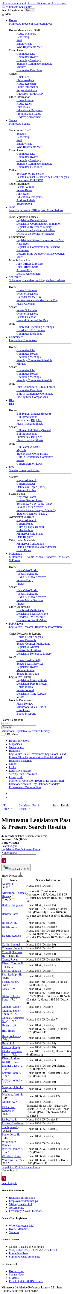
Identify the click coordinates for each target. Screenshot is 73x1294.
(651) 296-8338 (18, 1250)
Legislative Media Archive (32, 613)
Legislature (15, 754)
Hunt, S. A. (8, 1043)
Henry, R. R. (9, 1025)
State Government (33, 754)
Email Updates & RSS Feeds (26, 1281)
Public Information (27, 87)
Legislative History (20, 770)
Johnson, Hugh (11, 1047)
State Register (24, 536)
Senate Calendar (26, 317)
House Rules (24, 103)
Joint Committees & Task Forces (35, 386)
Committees (16, 336)
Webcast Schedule (27, 573)
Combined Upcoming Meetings (35, 326)
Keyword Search (26, 480)
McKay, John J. (11, 1080)
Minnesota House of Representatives (30, 23)
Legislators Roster (27, 666)
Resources (31, 774)
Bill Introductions (26, 416)
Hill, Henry (8, 1030)
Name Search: (9, 852)
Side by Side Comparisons (32, 396)
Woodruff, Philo (11, 1156)
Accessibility (24, 270)
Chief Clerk (23, 77)
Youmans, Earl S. (12, 1160)
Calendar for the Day (28, 297)
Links (12, 767)
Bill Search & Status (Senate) (33, 430)
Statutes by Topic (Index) (31, 486)
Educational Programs (29, 110)
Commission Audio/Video (31, 620)
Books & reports (26, 713)
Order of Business (27, 293)
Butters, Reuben (11, 935)
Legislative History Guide (31, 680)
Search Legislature (12, 10)
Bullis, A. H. (9, 922)
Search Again (9, 846)
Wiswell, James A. (13, 1148)
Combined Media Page (30, 610)
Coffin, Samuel (11, 944)
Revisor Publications (28, 650)
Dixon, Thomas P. (13, 963)
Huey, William (11, 1036)
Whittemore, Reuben (9, 1143)
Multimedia (15, 553)
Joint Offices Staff (27, 267)
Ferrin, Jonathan (11, 970)
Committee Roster (27, 57)
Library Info (16, 777)
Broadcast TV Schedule (30, 330)
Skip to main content (13, 3)
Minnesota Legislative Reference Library (25, 731)
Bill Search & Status (28, 446)
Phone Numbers (18, 1253)
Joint (12, 207)
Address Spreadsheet (28, 117)
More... (20, 257)
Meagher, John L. (12, 1087)
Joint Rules (23, 107)
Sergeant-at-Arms (26, 90)
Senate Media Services (29, 600)
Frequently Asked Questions (25, 1211)
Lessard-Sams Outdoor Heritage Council (40, 253)
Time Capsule (26, 757)
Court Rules (23, 550)
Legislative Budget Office (31, 220)
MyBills (21, 450)
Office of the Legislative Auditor (35, 230)
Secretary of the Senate (30, 173)
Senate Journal (25, 187)
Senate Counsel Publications (33, 643)
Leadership (23, 37)
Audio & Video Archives (31, 576)
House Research (26, 83)
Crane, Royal (10, 959)
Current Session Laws (29, 463)
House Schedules (26, 290)
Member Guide (25, 670)
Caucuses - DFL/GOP (29, 93)
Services (26, 784)
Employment (24, 43)
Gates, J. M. (9, 988)
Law (11, 466)
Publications (16, 623)
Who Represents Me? (29, 47)
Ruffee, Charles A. (13, 1123)
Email (53, 1250)
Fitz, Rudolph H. (12, 974)
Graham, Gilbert (11, 1006)
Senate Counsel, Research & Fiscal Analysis (42, 177)
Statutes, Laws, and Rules (24, 470)
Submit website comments (24, 1256)
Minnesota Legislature (19, 6)
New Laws (23, 710)
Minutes (21, 67)
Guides (13, 764)
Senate (13, 120)
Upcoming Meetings (28, 60)
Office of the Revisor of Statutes (35, 233)
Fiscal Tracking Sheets (29, 423)
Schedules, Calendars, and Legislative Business (37, 280)
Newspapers (16, 747)
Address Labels (25, 200)
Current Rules (24, 523)
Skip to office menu (38, 3)
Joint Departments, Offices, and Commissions (36, 210)
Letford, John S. (12, 1072)
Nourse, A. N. (10, 1101)
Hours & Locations (46, 780)
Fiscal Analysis (25, 80)
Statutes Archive (26, 490)
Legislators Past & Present (31, 683)
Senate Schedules (26, 310)
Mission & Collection (21, 780)
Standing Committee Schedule (34, 63)
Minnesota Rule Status (29, 533)
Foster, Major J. (11, 981)
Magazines (15, 744)
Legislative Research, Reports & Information (35, 626)
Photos (20, 583)
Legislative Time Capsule (31, 693)
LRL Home (5, 807)
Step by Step (16, 774)
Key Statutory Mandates (46, 784)
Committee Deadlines (29, 70)
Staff (19, 40)
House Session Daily (28, 660)
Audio (34, 570)
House (13, 20)
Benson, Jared (10, 914)
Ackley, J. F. (9, 884)
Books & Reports (19, 740)
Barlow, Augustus (12, 905)
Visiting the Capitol (20, 1204)
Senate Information (27, 673)
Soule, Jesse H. (11, 1134)
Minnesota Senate (19, 123)
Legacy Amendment (28, 273)
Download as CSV (19, 869)
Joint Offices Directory (29, 263)
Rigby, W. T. (9, 1119)
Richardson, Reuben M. (9, 1109)
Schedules (15, 277)
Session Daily (24, 580)
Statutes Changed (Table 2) (32, 513)
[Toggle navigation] (2, 15)
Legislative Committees (23, 340)
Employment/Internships (23, 1201)
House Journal (25, 100)
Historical (14, 750)
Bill (33, 420)
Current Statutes (25, 483)
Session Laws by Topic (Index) (34, 503)
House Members (26, 33)
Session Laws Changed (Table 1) (36, 510)
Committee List (25, 53)
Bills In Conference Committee (34, 393)
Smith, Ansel (10, 1127)
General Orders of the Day (32, 320)
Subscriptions (24, 203)
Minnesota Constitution (30, 543)
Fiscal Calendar (25, 303)
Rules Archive (24, 530)
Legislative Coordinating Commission (38, 223)
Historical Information (22, 1197)
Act (39, 420)
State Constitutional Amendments (36, 546)
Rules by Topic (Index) (30, 526)
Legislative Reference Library (34, 227)
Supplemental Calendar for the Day (37, 300)
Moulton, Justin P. (13, 1094)
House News (16, 1271)
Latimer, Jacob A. (12, 1065)
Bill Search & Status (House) (33, 413)
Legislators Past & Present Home (20, 849)
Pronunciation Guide (28, 113)
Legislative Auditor (27, 646)
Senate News (17, 1274)
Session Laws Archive (29, 506)
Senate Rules (24, 190)
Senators (21, 133)
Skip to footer (59, 3)
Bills (11, 400)
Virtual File (42, 757)
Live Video (23, 570)
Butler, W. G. (10, 926)
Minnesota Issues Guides (31, 706)
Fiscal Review (24, 703)
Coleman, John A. (12, 948)
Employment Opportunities (25, 787)
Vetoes (20, 460)
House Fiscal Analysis (29, 636)
